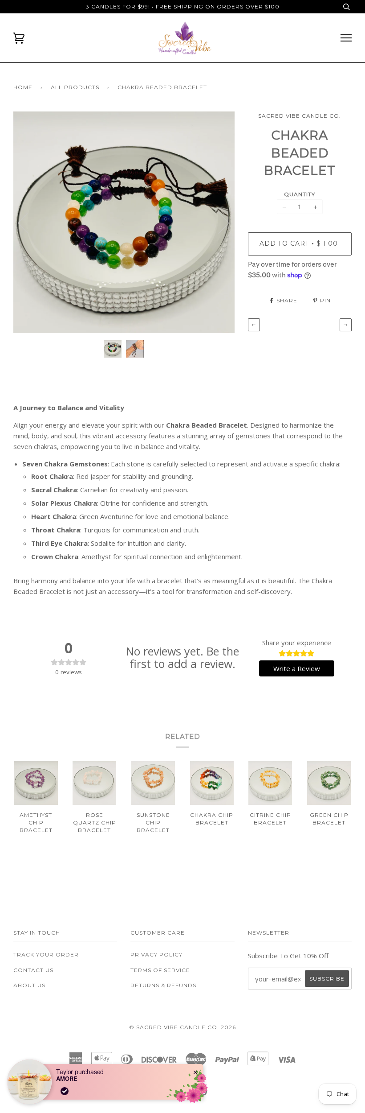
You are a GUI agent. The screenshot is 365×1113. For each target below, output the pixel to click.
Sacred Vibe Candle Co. (299, 115)
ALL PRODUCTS (75, 87)
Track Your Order (46, 954)
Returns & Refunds (163, 985)
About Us (29, 985)
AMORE (66, 1078)
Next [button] (218, 222)
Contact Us (33, 970)
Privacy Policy (156, 954)
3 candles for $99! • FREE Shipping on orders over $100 (183, 6)
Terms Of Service (160, 970)
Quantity (299, 194)
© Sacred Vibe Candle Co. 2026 (182, 1027)
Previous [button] (28, 222)
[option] (124, 222)
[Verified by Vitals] (65, 1091)
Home (22, 87)
